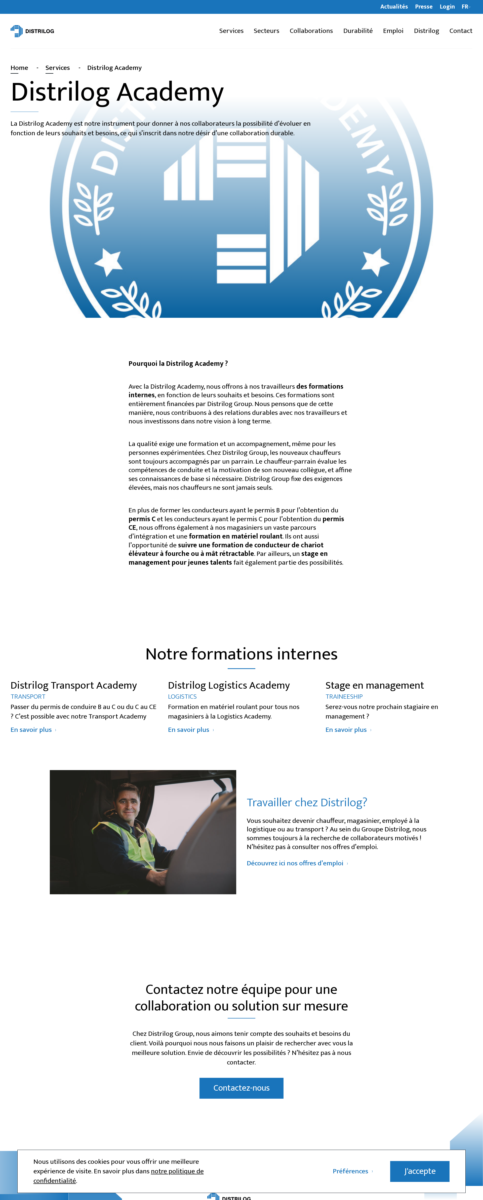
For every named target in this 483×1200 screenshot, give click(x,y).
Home (19, 68)
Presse (424, 7)
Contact (461, 31)
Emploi (393, 31)
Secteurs (266, 31)
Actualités (394, 7)
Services (231, 31)
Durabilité (358, 31)
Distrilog (426, 31)
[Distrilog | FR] (48, 31)
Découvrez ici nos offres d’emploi (295, 863)
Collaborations (311, 31)
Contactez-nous (241, 1088)
